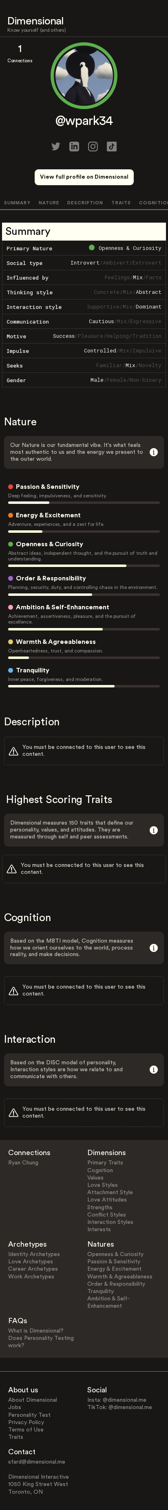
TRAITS (121, 203)
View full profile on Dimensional (84, 177)
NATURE (49, 203)
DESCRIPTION (85, 203)
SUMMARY (17, 203)
